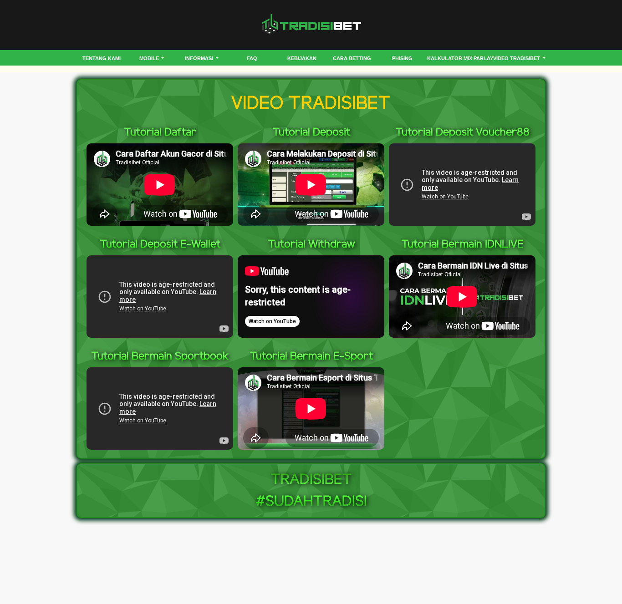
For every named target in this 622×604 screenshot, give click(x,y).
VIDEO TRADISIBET (517, 58)
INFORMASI (199, 58)
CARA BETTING (352, 58)
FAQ (252, 58)
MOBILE (149, 58)
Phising (402, 58)
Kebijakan (301, 58)
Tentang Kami (101, 58)
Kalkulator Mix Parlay (460, 58)
